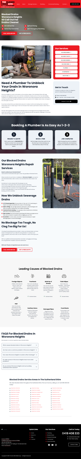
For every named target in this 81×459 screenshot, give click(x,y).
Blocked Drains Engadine (36, 394)
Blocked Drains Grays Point (56, 394)
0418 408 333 (75, 4)
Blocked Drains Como (55, 392)
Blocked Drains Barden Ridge (57, 388)
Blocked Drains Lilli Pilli (56, 400)
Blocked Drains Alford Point (15, 388)
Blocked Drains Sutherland (56, 404)
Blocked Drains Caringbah (15, 392)
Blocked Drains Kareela (56, 398)
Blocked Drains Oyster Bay (15, 404)
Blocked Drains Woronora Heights (57, 409)
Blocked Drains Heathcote (56, 396)
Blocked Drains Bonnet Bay (15, 390)
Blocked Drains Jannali (35, 398)
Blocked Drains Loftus (14, 402)
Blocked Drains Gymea (14, 396)
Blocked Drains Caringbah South (37, 392)
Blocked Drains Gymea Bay (36, 396)
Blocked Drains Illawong (15, 398)
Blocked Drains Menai (35, 402)
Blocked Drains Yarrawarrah (15, 411)
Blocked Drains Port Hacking (36, 404)
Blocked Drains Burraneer (56, 390)
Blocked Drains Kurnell (35, 400)
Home (18, 4)
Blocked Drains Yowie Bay (36, 411)
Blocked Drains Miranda (56, 402)
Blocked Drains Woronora (36, 409)
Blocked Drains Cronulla (15, 394)
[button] (66, 60)
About (23, 4)
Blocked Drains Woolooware (15, 409)
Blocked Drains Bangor (35, 388)
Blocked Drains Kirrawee (15, 400)
